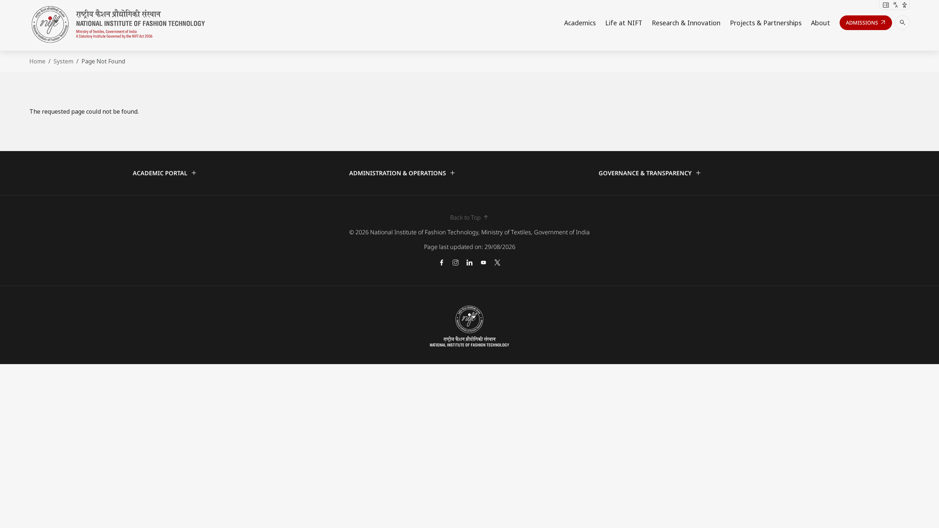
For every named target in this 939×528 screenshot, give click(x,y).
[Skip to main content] (885, 4)
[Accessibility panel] (904, 4)
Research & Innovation (686, 22)
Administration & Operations (402, 173)
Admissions (866, 24)
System (63, 61)
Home (37, 61)
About (820, 22)
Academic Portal (165, 173)
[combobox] (895, 4)
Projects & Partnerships (765, 22)
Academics (580, 22)
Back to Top (469, 217)
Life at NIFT (623, 22)
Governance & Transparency (650, 173)
